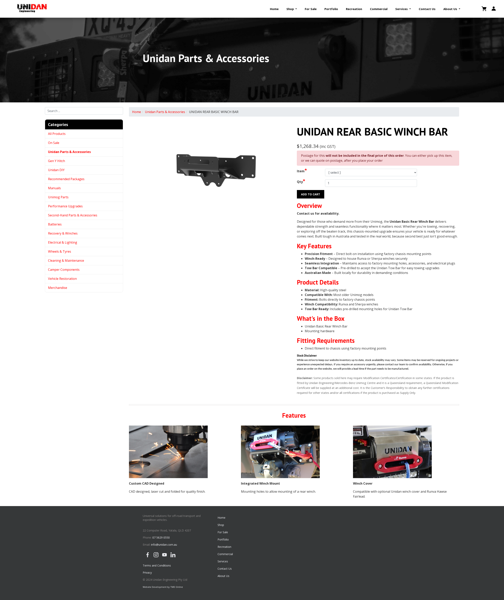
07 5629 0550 (161, 537)
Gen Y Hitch (57, 161)
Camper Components (64, 269)
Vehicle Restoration (62, 278)
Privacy (147, 572)
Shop (221, 525)
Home (274, 9)
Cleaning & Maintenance (66, 260)
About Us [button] (450, 9)
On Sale (53, 143)
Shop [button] (290, 9)
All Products (57, 134)
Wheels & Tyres (59, 251)
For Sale (311, 9)
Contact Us (427, 9)
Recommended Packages (66, 179)
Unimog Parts (58, 197)
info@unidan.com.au (164, 544)
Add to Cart (310, 194)
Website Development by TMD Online (163, 586)
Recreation (354, 9)
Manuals (54, 188)
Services (223, 561)
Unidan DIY (56, 170)
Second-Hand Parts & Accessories (72, 215)
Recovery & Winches (63, 233)
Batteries (55, 224)
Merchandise (57, 288)
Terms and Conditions (157, 565)
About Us (223, 576)
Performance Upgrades (65, 206)
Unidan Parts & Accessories (69, 152)
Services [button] (402, 9)
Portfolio (331, 9)
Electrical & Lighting (62, 242)
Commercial (378, 9)
